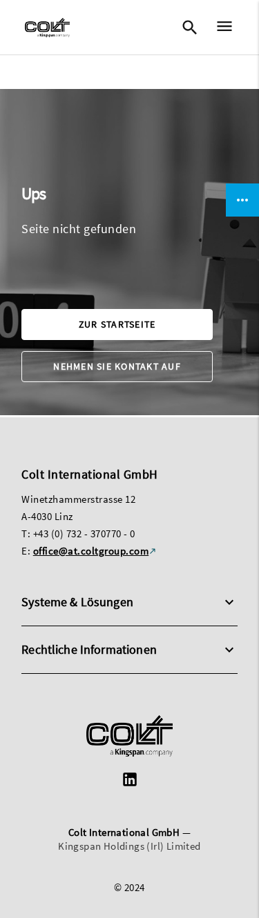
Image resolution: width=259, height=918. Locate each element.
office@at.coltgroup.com (91, 550)
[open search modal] (189, 27)
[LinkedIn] (130, 781)
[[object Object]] (129, 737)
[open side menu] (220, 28)
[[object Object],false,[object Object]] (47, 27)
